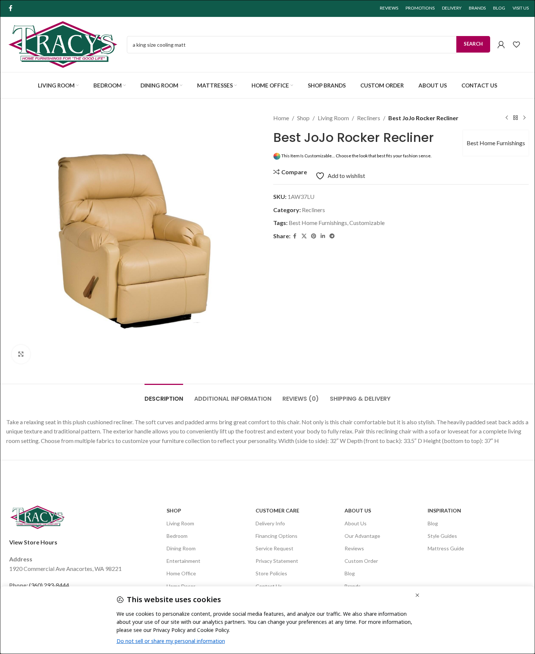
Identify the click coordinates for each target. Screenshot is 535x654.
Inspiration (444, 510)
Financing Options (276, 536)
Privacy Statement (277, 561)
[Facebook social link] (10, 8)
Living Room (333, 117)
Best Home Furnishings (496, 142)
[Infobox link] (520, 44)
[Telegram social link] (332, 236)
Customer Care (277, 510)
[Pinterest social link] (313, 236)
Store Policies (271, 573)
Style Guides (442, 536)
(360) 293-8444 (49, 585)
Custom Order (361, 561)
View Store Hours (33, 542)
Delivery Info (270, 523)
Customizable (367, 222)
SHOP (174, 510)
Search (473, 44)
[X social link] (304, 236)
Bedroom (177, 536)
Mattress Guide (446, 548)
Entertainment (183, 561)
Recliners (368, 117)
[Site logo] (63, 43)
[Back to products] (515, 118)
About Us (358, 510)
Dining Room (181, 548)
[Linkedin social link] (322, 236)
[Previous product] (506, 118)
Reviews (354, 548)
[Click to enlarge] (21, 354)
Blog (350, 573)
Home (281, 117)
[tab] (164, 395)
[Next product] (524, 118)
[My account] (501, 44)
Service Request (274, 548)
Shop (303, 117)
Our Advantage (362, 536)
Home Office (181, 573)
